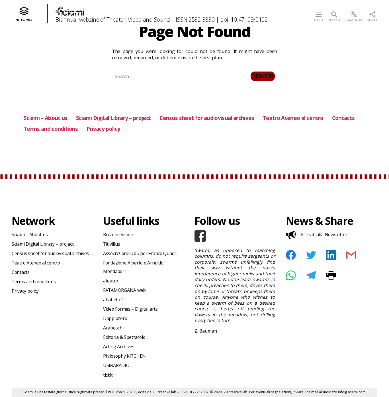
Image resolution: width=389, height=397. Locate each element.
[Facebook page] (235, 236)
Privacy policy (103, 129)
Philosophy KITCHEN (124, 356)
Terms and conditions (51, 129)
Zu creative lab (164, 392)
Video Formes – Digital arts (130, 309)
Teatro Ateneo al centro (293, 118)
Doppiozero (115, 318)
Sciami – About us (45, 118)
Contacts (343, 118)
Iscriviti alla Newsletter (324, 234)
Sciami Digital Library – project (113, 118)
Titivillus (111, 244)
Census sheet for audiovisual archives (206, 118)
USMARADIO (116, 365)
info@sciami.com (352, 392)
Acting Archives (118, 346)
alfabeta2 (113, 299)
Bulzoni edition (118, 234)
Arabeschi (113, 328)
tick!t (107, 375)
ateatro (110, 281)
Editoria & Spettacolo (124, 337)
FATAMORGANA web (124, 290)
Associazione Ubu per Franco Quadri (140, 253)
